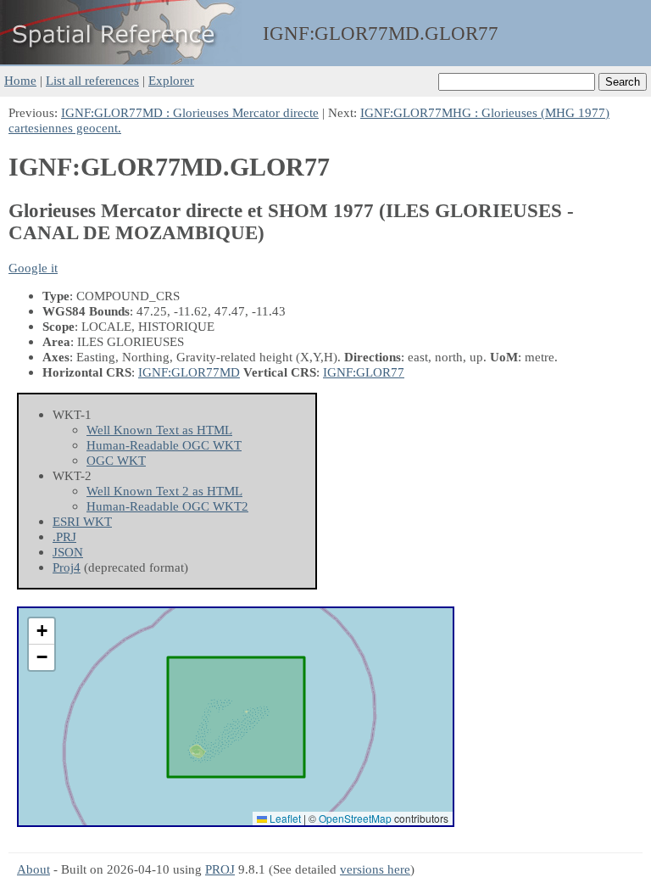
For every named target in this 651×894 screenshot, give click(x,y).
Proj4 (67, 567)
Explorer (171, 80)
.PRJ (64, 536)
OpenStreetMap (355, 818)
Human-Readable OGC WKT (164, 445)
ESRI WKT (82, 521)
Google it (33, 267)
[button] (41, 631)
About (33, 869)
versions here (375, 869)
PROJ (220, 869)
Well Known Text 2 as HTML (164, 490)
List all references (92, 80)
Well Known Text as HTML (159, 429)
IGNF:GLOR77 (363, 372)
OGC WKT (116, 460)
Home (20, 80)
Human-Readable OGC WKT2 (167, 506)
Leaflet (284, 818)
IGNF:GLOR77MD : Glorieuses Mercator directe (190, 112)
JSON (68, 552)
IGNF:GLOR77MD (189, 372)
